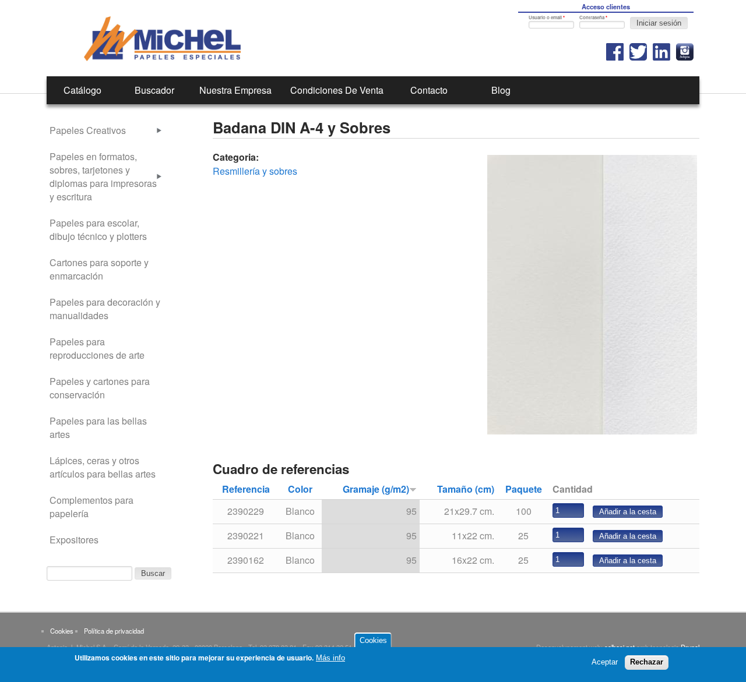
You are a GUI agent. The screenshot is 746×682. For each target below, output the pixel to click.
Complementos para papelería (91, 506)
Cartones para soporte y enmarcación (99, 269)
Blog (501, 90)
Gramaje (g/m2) (376, 489)
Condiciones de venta (336, 90)
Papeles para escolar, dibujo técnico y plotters (98, 229)
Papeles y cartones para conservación (100, 387)
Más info (330, 657)
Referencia (246, 489)
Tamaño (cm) (465, 489)
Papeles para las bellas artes (98, 427)
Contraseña (593, 17)
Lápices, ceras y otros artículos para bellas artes (103, 467)
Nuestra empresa (235, 90)
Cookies (61, 630)
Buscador (154, 90)
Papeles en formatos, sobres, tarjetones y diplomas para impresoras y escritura (103, 176)
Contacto (429, 90)
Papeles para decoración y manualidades (105, 308)
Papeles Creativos (88, 130)
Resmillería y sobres (255, 171)
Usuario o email (547, 17)
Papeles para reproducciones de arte (97, 348)
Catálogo (82, 90)
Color (300, 489)
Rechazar (646, 662)
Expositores (74, 539)
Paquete (523, 489)
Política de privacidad (114, 630)
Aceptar (605, 662)
